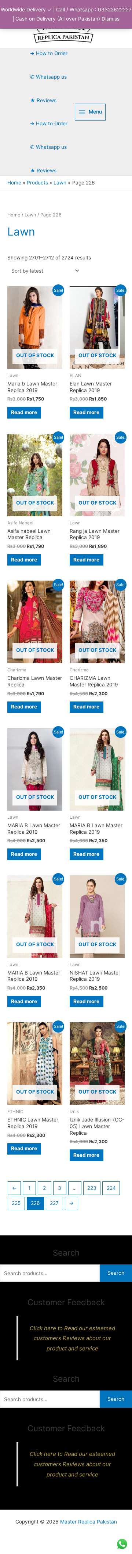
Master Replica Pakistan (88, 1522)
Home (13, 215)
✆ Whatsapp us (48, 77)
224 (111, 1188)
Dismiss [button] (111, 19)
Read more (24, 412)
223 (91, 1188)
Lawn (30, 215)
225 (16, 1203)
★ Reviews (43, 100)
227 (54, 1203)
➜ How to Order (48, 53)
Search (115, 1273)
